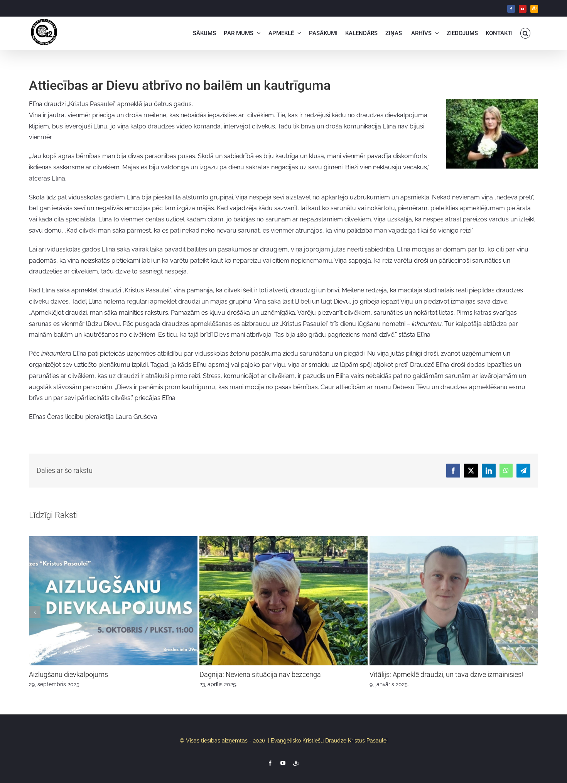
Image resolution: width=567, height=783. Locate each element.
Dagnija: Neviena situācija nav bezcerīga (260, 674)
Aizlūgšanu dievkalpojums (68, 674)
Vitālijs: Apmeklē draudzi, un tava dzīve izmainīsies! (446, 674)
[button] (525, 33)
